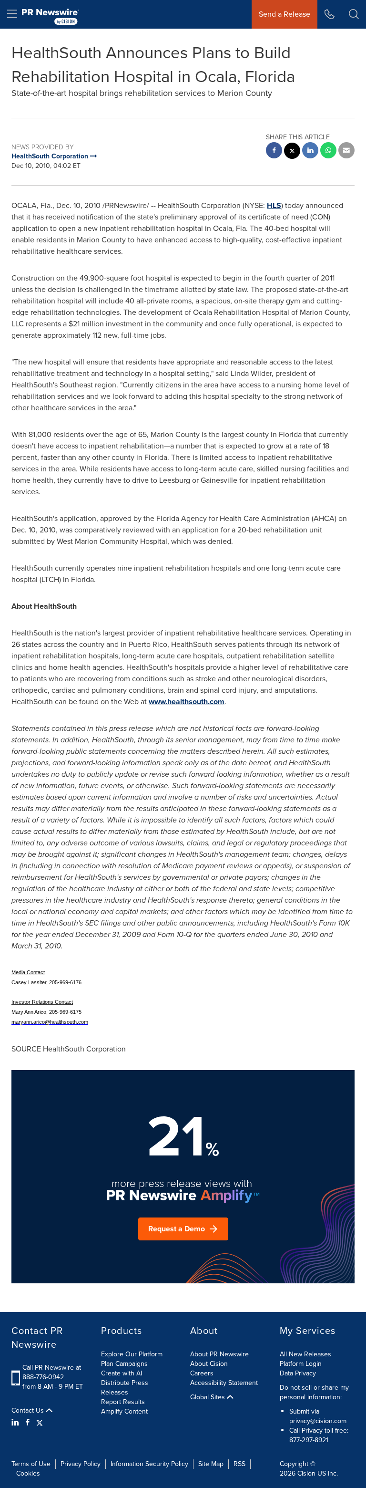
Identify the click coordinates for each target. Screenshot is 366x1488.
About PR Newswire (219, 1354)
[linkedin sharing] (310, 151)
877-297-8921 (308, 1440)
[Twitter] (39, 1422)
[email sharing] (346, 151)
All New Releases (305, 1354)
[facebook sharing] (274, 151)
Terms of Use (31, 1464)
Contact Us (28, 1410)
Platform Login (301, 1364)
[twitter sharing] (292, 152)
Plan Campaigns (124, 1364)
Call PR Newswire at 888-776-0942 (51, 1372)
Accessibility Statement (224, 1383)
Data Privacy (298, 1373)
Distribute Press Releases (124, 1387)
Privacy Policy (81, 1464)
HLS (274, 205)
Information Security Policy (149, 1464)
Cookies (28, 1473)
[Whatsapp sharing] (328, 151)
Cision (306, 1473)
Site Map (211, 1464)
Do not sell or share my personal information (314, 1392)
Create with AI (121, 1373)
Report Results (123, 1402)
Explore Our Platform (132, 1354)
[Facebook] (27, 1422)
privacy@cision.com (317, 1421)
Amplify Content (124, 1411)
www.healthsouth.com (186, 701)
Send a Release (284, 14)
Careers (202, 1373)
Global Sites (208, 1397)
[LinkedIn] (16, 1422)
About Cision (209, 1364)
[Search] (354, 14)
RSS (239, 1464)
